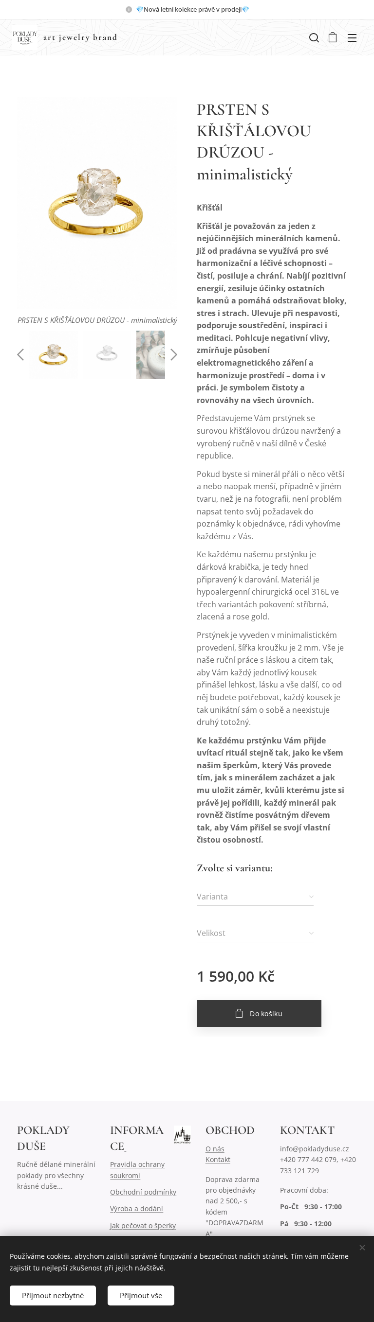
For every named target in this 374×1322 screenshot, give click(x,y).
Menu (352, 37)
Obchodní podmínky (143, 1192)
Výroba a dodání (136, 1208)
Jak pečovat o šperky (143, 1225)
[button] (313, 37)
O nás (215, 1148)
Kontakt (218, 1159)
